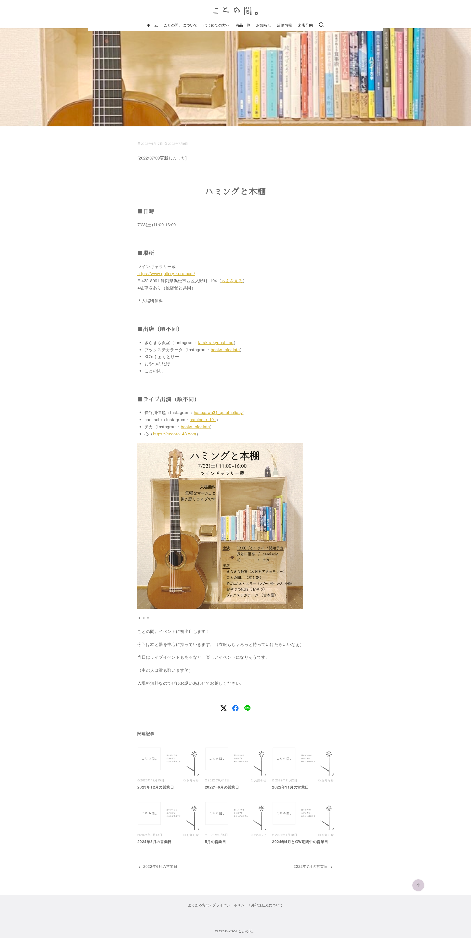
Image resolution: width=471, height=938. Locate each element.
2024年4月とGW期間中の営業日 (300, 841)
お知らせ (263, 24)
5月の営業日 (215, 841)
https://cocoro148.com (174, 433)
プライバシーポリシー (230, 904)
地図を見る (232, 280)
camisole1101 (203, 419)
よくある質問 (198, 904)
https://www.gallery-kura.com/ (166, 273)
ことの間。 (247, 930)
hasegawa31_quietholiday (218, 412)
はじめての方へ (216, 24)
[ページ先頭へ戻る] (418, 885)
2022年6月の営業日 (222, 787)
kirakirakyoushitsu (216, 342)
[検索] (321, 25)
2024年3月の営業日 (154, 841)
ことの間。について (181, 24)
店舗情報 (284, 24)
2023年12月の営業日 (155, 787)
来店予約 (305, 24)
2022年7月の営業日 (311, 866)
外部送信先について (267, 904)
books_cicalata (225, 349)
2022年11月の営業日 (290, 787)
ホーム (152, 24)
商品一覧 (243, 24)
